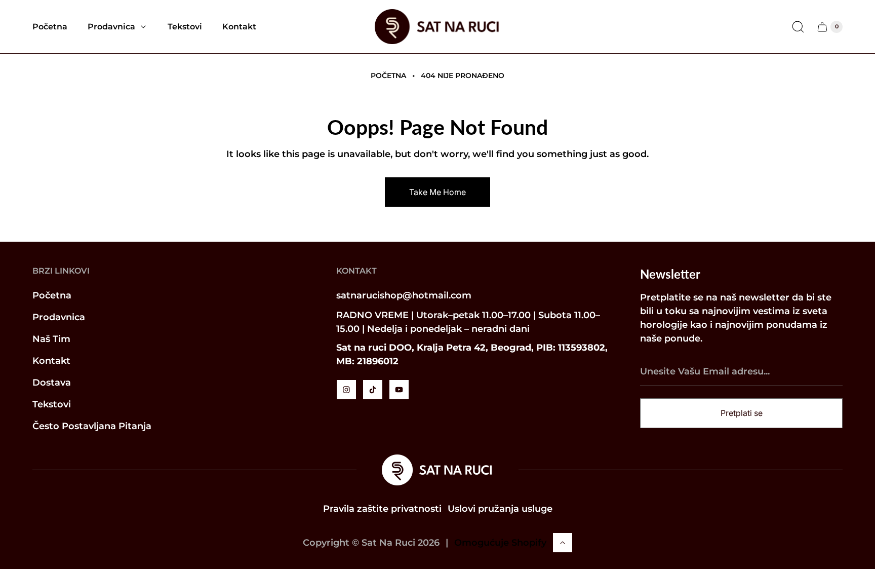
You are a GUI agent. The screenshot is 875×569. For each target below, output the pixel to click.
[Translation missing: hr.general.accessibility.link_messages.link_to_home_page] (437, 469)
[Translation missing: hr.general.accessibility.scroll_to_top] (562, 543)
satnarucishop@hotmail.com (403, 295)
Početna (388, 75)
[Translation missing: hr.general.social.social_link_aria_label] (346, 390)
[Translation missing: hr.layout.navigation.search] (798, 27)
